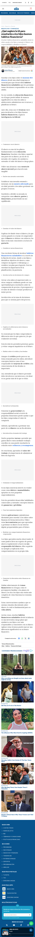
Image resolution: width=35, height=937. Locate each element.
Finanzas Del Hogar (16, 646)
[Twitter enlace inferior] (7, 925)
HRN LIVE (6, 867)
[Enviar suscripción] (29, 914)
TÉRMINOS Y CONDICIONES (12, 836)
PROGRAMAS (4, 13)
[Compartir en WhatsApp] (22, 638)
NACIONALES (12, 13)
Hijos (3, 646)
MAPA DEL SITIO (8, 830)
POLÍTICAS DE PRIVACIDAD (11, 839)
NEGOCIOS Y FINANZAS (23, 13)
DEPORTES (6, 861)
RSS (4, 833)
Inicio (2, 26)
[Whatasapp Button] (31, 923)
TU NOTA (4, 2)
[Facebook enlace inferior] (21, 925)
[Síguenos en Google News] (28, 638)
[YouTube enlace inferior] (14, 925)
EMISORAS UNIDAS (17, 2)
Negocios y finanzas (10, 26)
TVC (9, 2)
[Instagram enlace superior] (31, 2)
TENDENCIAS (7, 855)
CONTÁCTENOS (8, 828)
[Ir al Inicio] (16, 8)
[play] (31, 930)
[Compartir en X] (25, 638)
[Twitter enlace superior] (25, 2)
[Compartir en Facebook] (19, 638)
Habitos (7, 646)
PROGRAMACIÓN (8, 864)
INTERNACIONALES (9, 858)
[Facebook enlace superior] (28, 2)
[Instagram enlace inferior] (28, 925)
